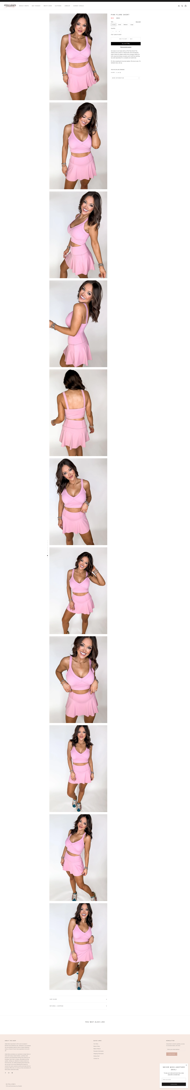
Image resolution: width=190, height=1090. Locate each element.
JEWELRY (67, 5)
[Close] (186, 1065)
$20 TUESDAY (36, 5)
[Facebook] (116, 72)
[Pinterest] (120, 72)
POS (7, 1086)
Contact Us (96, 1058)
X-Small (113, 24)
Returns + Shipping (56, 1006)
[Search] (182, 6)
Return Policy (97, 1046)
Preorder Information (99, 1051)
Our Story (96, 1043)
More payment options (125, 47)
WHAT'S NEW (48, 5)
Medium (126, 24)
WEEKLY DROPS (24, 5)
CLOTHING (58, 5)
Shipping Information (99, 1053)
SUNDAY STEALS (78, 5)
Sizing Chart (96, 1056)
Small (119, 24)
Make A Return (97, 1048)
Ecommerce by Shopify (16, 1086)
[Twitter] (118, 72)
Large (131, 24)
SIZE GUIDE (53, 999)
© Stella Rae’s (11, 1084)
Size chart (138, 21)
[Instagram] (8, 1073)
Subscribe (174, 1084)
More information (118, 77)
